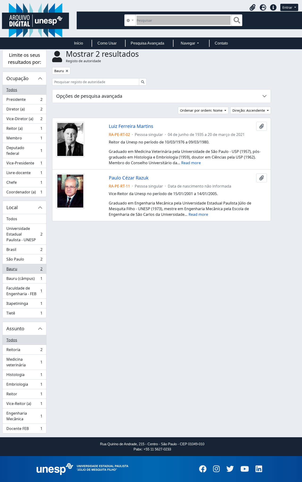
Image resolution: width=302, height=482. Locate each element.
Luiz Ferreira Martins (131, 126)
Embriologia (24, 385)
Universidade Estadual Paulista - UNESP (24, 234)
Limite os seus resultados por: (24, 58)
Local (12, 207)
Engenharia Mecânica (24, 416)
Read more (191, 162)
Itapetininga (24, 304)
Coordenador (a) (24, 193)
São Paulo (24, 260)
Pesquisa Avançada (147, 43)
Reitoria (24, 351)
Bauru (24, 270)
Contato (221, 43)
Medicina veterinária (24, 362)
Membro (24, 139)
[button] (252, 7)
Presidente (24, 100)
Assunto (15, 328)
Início (78, 43)
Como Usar (107, 43)
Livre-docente (24, 174)
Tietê (24, 314)
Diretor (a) (24, 110)
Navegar (188, 43)
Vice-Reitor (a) (24, 404)
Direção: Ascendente (249, 110)
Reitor (24, 395)
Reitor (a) (24, 129)
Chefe (24, 183)
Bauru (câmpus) (24, 279)
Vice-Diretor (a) (24, 120)
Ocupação (17, 78)
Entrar (287, 7)
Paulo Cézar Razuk (129, 178)
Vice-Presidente (24, 164)
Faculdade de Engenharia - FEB (24, 291)
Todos (11, 89)
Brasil (24, 250)
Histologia (24, 376)
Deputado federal (24, 150)
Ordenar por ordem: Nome (201, 110)
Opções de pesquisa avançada (89, 96)
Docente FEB (24, 429)
